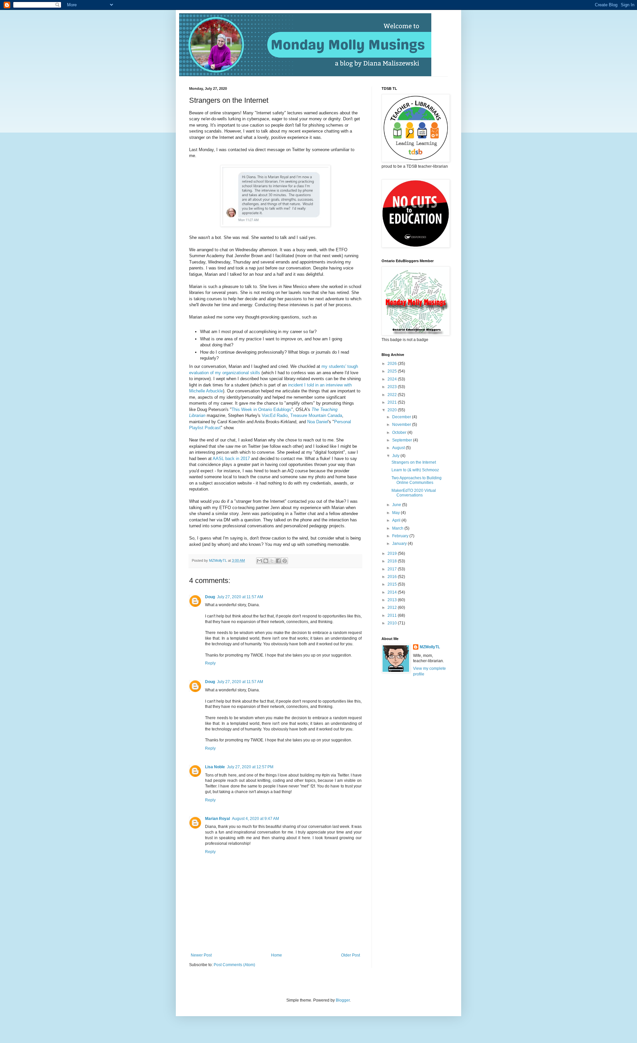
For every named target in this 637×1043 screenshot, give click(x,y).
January (400, 543)
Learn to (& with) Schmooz (415, 470)
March (398, 528)
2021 (393, 402)
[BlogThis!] (265, 560)
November (402, 424)
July (396, 455)
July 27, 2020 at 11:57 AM (240, 597)
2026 (393, 363)
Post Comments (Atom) (234, 964)
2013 (393, 600)
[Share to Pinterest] (284, 560)
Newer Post (201, 955)
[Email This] (259, 560)
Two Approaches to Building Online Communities (416, 480)
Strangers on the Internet (413, 462)
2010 (393, 623)
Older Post (350, 955)
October (399, 432)
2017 (393, 569)
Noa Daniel (317, 421)
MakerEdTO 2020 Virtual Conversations (413, 492)
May (396, 512)
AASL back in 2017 (232, 458)
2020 (393, 410)
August (399, 447)
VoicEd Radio (275, 415)
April (396, 520)
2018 (393, 561)
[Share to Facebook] (278, 560)
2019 (393, 553)
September (402, 440)
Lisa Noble (215, 767)
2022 (393, 394)
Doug (210, 597)
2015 (393, 584)
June (397, 504)
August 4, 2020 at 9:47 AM (255, 818)
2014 (393, 592)
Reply (210, 663)
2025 (393, 371)
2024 (393, 379)
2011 (393, 615)
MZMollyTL (430, 647)
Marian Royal (217, 818)
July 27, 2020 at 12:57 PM (250, 767)
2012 (393, 607)
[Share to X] (272, 560)
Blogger (343, 1000)
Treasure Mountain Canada (316, 415)
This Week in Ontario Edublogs (261, 409)
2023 (393, 386)
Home (276, 955)
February (400, 536)
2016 (393, 576)
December (402, 417)
